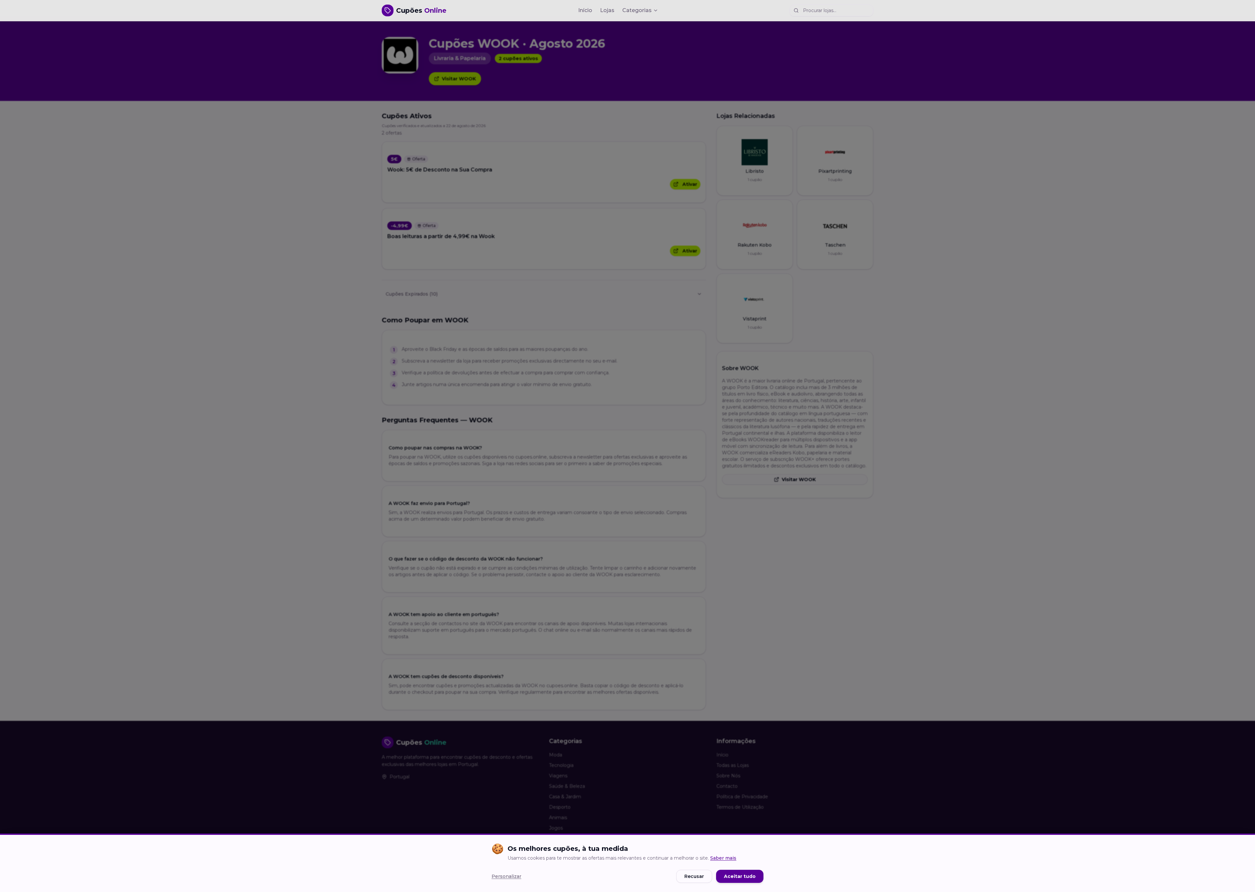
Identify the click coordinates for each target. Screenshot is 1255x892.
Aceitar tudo (740, 876)
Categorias (637, 10)
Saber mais (723, 858)
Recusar (694, 876)
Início (585, 10)
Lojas (607, 10)
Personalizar (506, 876)
